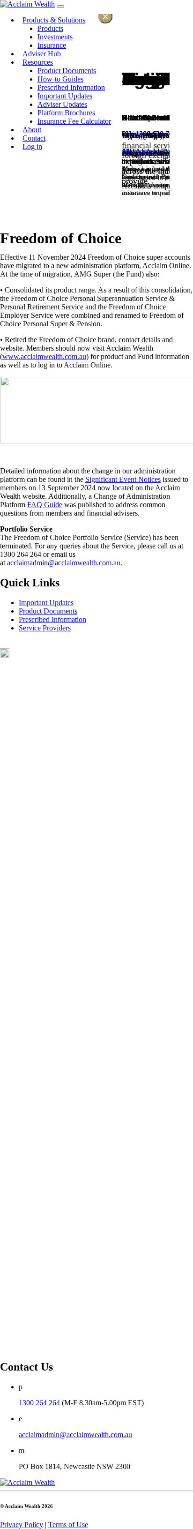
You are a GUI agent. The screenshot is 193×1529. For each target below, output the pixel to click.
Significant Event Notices (123, 479)
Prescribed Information (52, 619)
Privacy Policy (21, 1525)
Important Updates (46, 603)
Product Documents (48, 611)
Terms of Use (68, 1525)
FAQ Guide (44, 505)
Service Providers (45, 628)
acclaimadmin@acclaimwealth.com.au (63, 563)
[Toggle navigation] (60, 6)
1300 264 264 (39, 1403)
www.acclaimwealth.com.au (44, 356)
